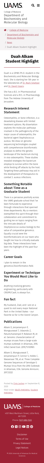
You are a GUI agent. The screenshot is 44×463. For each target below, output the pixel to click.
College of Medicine (12, 12)
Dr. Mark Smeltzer (31, 83)
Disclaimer (22, 434)
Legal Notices (22, 447)
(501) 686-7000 (25, 420)
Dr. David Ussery (16, 86)
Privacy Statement (22, 443)
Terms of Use (22, 439)
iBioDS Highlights (22, 390)
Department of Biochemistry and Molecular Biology (16, 19)
